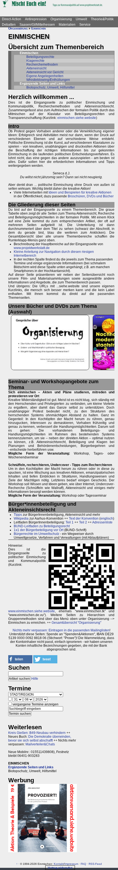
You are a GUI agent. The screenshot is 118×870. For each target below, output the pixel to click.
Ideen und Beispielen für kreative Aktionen (80, 192)
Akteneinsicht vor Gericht (44, 72)
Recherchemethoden (42, 64)
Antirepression (36, 19)
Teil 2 (83, 522)
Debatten (9, 25)
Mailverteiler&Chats (40, 744)
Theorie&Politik (102, 19)
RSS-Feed (95, 863)
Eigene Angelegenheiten (44, 76)
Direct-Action (11, 19)
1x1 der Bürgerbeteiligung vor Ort (38, 530)
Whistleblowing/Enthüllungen (48, 80)
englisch (106, 518)
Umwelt (81, 19)
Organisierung (61, 19)
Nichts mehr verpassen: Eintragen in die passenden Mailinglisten (61, 630)
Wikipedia (21, 518)
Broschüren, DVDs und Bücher (91, 196)
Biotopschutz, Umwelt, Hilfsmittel (50, 87)
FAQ (83, 863)
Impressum (71, 863)
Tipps (18, 515)
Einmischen (38, 28)
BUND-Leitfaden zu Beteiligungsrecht (42, 526)
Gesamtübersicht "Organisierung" (76, 623)
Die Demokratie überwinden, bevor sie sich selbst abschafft (39, 738)
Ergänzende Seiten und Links (31, 767)
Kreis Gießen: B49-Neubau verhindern (37, 733)
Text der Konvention (84, 518)
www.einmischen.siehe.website (31, 611)
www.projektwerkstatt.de (32, 248)
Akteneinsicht (36, 68)
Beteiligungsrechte (40, 57)
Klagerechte (35, 61)
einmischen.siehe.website (76, 118)
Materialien (67, 25)
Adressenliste (102, 522)
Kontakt (59, 863)
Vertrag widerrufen (60, 867)
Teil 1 (70, 522)
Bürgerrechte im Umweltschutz (36, 534)
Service (85, 25)
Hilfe (34, 679)
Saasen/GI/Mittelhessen (37, 25)
